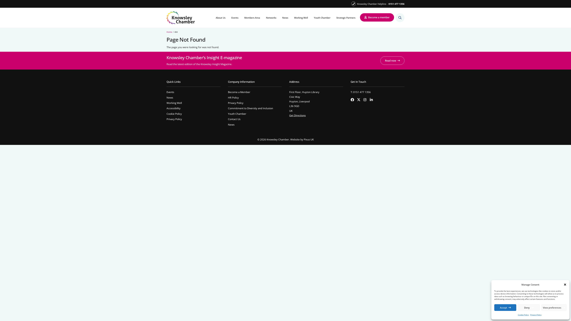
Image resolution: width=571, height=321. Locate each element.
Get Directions (297, 115)
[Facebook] (353, 100)
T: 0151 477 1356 (361, 92)
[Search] (400, 17)
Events (234, 17)
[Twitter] (360, 100)
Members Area (252, 17)
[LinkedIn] (372, 100)
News (285, 17)
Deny (527, 307)
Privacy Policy (535, 315)
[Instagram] (366, 100)
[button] (565, 284)
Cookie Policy (523, 315)
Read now (390, 60)
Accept (503, 307)
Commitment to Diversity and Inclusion (250, 108)
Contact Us (234, 119)
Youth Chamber (322, 17)
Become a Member (239, 92)
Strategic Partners (345, 17)
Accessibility (174, 108)
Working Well (301, 17)
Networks (271, 17)
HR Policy (233, 97)
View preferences (552, 307)
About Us (220, 17)
